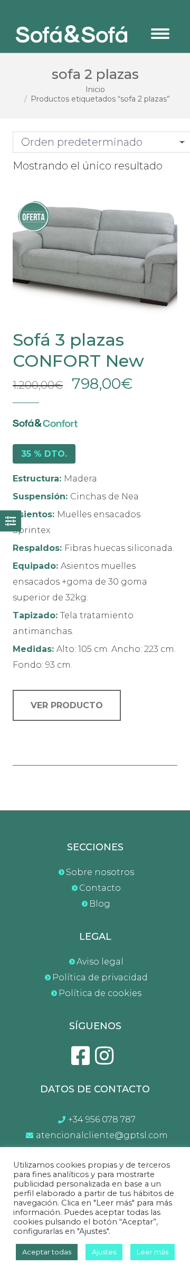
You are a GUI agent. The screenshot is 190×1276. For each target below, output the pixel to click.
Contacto (100, 888)
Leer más (152, 1252)
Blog (99, 904)
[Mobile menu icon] (160, 33)
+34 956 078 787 (102, 1119)
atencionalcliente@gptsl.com (102, 1135)
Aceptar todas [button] (46, 1252)
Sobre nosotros (100, 872)
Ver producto (67, 705)
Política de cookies (100, 993)
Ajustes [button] (104, 1252)
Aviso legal (100, 962)
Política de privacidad (100, 977)
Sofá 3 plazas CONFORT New (78, 350)
